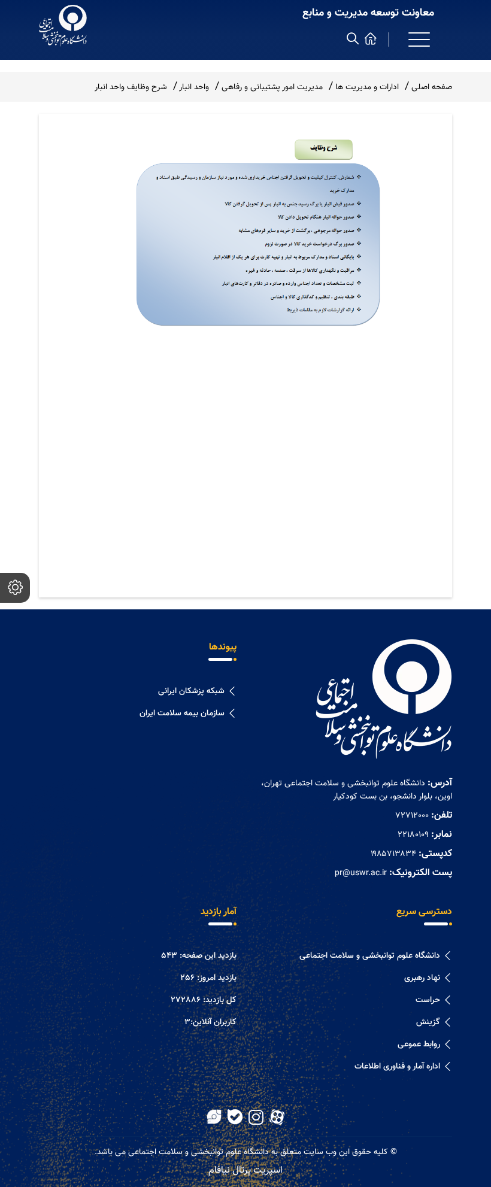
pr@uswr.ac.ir (361, 873)
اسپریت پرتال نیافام (245, 1170)
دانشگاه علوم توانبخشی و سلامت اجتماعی (369, 956)
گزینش (428, 1022)
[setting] (15, 588)
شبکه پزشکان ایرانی (191, 691)
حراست (428, 1000)
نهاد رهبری (422, 978)
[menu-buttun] (419, 39)
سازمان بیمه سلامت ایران (182, 713)
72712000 (412, 815)
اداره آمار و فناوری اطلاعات (397, 1066)
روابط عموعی (419, 1044)
